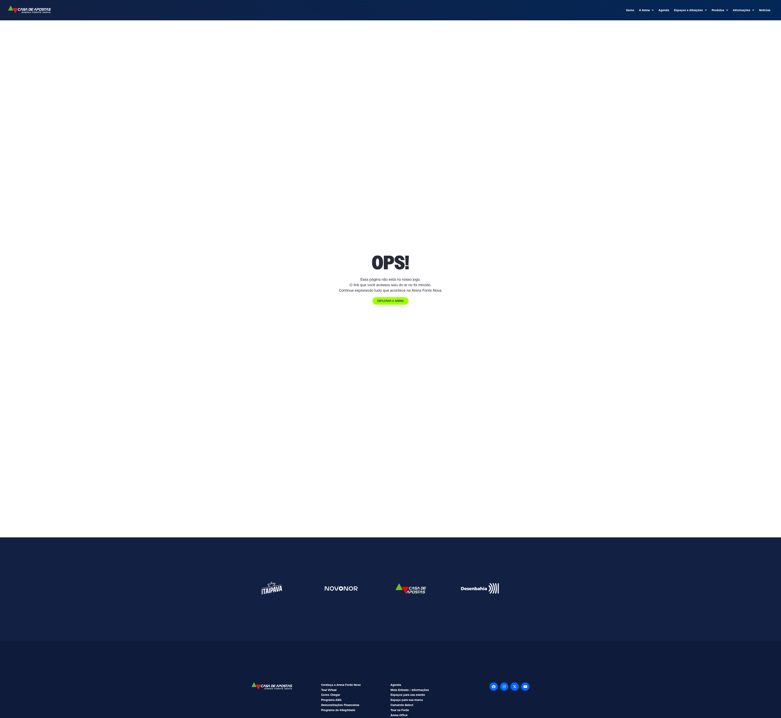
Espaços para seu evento (407, 695)
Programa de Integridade (338, 710)
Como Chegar (330, 695)
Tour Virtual (329, 690)
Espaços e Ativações (688, 10)
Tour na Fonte (399, 710)
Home (630, 10)
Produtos (718, 10)
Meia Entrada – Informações (409, 690)
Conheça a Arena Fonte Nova (341, 685)
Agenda (664, 10)
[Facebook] (494, 686)
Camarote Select (401, 705)
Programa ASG (331, 700)
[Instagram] (504, 686)
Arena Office (399, 715)
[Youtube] (525, 686)
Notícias (764, 10)
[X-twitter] (514, 686)
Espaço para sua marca (406, 700)
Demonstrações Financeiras (340, 705)
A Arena (644, 10)
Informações (741, 10)
